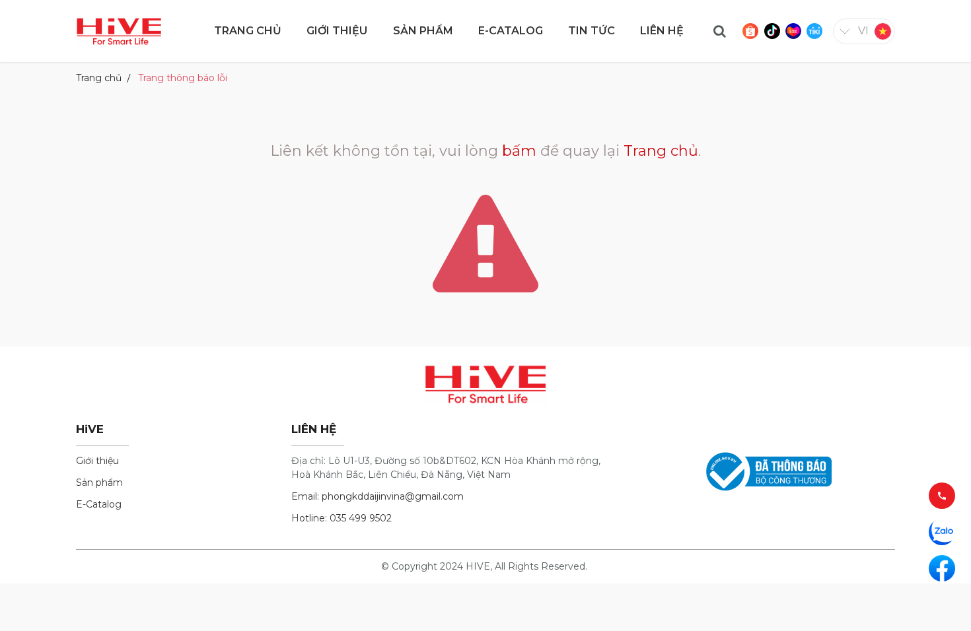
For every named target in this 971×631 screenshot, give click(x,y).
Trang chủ (99, 78)
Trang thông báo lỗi (182, 78)
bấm (519, 151)
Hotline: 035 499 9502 (341, 518)
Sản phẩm (99, 482)
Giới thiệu (97, 461)
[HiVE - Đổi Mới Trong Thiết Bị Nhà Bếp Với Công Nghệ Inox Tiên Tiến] (119, 30)
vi (863, 30)
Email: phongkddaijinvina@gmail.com (377, 496)
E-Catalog (99, 504)
